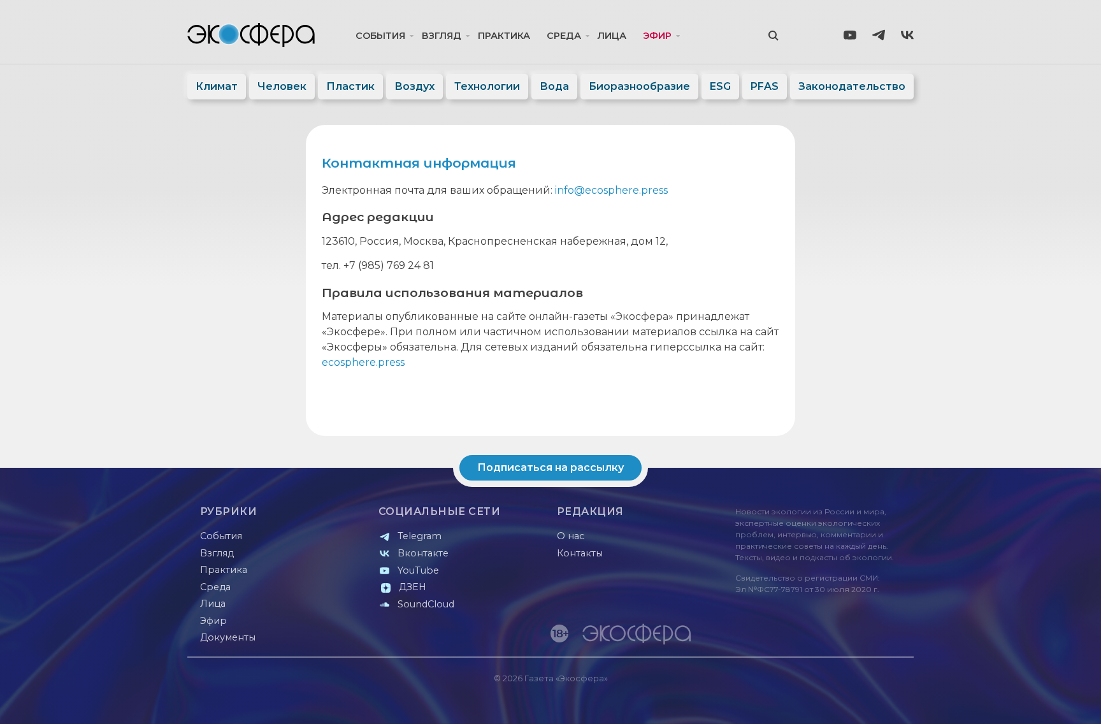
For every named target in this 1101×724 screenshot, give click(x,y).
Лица (612, 35)
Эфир (657, 35)
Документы (227, 637)
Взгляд (441, 35)
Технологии (487, 86)
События (380, 35)
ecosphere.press (363, 362)
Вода (554, 86)
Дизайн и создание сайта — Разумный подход (834, 701)
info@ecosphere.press (611, 190)
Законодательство (851, 86)
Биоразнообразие (639, 86)
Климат (217, 86)
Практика (504, 35)
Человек (281, 86)
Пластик (350, 86)
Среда (564, 35)
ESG (720, 86)
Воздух (414, 86)
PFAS (765, 86)
